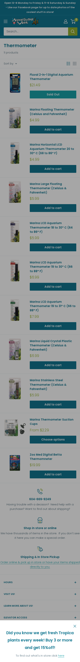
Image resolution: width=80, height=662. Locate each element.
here (61, 656)
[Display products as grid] (74, 63)
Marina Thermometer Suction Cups (51, 422)
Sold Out (53, 94)
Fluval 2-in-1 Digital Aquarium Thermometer (51, 77)
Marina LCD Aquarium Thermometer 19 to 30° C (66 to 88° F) (51, 266)
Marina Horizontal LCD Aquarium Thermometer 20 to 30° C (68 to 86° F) (52, 149)
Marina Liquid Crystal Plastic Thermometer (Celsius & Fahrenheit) (51, 345)
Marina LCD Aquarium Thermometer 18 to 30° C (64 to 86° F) (51, 227)
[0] (73, 21)
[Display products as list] (68, 63)
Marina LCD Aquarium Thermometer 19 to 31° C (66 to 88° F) (53, 306)
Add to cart (53, 129)
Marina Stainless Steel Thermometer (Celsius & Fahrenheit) (48, 384)
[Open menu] (5, 21)
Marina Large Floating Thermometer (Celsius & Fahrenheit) (48, 188)
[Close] (74, 625)
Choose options (53, 439)
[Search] (72, 31)
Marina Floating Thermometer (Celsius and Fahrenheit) (52, 112)
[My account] (66, 21)
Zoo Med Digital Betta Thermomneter (46, 457)
